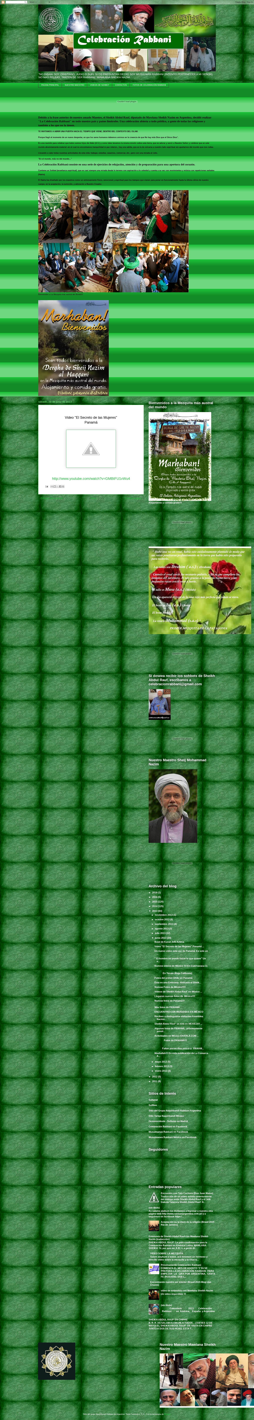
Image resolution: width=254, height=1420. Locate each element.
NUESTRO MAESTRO (74, 85)
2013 (155, 911)
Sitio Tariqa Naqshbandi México (166, 1116)
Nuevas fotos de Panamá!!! (169, 1001)
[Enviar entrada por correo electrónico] (46, 486)
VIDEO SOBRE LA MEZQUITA (166, 1253)
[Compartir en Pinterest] (63, 486)
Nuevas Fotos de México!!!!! (170, 987)
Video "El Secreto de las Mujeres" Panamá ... (179, 946)
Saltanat (153, 1100)
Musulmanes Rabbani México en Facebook (173, 1137)
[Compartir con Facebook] (60, 486)
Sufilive (153, 1105)
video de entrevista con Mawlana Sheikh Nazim (187, 1290)
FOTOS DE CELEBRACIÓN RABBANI (149, 85)
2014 (155, 906)
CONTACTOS (121, 85)
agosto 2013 (162, 928)
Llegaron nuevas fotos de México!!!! (174, 996)
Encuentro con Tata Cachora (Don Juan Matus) (187, 1193)
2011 (155, 1081)
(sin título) (154, 1207)
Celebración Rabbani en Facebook (168, 1126)
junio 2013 (161, 938)
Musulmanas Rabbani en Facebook (168, 1132)
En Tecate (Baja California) (173, 973)
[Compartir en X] (57, 486)
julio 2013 (160, 933)
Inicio (94, 498)
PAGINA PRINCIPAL (50, 85)
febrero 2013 (162, 1066)
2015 (155, 901)
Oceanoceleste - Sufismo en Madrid (168, 1121)
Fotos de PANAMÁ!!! (170, 1040)
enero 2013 (161, 1071)
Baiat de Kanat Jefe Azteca (169, 942)
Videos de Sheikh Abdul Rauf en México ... (178, 991)
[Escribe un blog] (54, 486)
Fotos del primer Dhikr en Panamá (173, 978)
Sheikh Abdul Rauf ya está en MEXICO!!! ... (178, 1024)
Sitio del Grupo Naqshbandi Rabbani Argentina (175, 1110)
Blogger (167, 1414)
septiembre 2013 (164, 924)
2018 (155, 892)
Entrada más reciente (52, 498)
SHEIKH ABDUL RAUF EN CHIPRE (168, 1319)
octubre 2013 (162, 919)
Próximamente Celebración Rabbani (181, 1265)
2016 (155, 897)
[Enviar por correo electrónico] (51, 486)
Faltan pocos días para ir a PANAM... (179, 1048)
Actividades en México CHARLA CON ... (176, 1036)
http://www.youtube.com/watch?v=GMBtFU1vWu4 (91, 479)
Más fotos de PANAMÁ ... (174, 1007)
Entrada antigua (133, 498)
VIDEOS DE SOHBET (99, 85)
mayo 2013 (161, 1062)
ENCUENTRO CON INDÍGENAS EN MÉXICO (178, 1012)
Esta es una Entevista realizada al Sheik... (177, 982)
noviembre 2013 (164, 915)
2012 (155, 1076)
